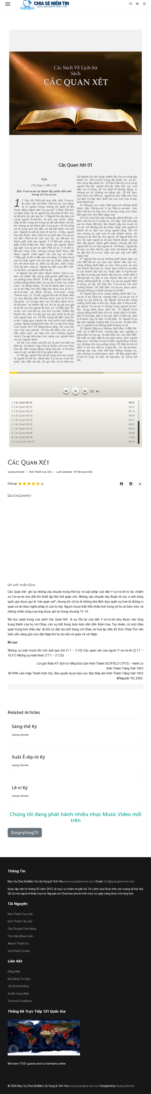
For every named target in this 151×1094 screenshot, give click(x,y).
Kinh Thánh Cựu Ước (40, 471)
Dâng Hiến (14, 971)
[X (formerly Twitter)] (140, 483)
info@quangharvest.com (119, 881)
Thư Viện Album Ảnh (20, 936)
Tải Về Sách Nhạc (18, 986)
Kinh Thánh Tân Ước (20, 921)
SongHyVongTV (25, 832)
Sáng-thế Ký (24, 726)
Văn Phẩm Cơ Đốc (19, 951)
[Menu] (7, 4)
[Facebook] (130, 3)
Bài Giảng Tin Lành (19, 978)
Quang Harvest (125, 1085)
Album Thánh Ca (18, 943)
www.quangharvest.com (79, 881)
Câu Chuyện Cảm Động (22, 928)
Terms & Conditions (20, 1001)
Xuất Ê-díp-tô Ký (28, 757)
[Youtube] (137, 3)
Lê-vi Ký (20, 787)
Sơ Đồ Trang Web (18, 993)
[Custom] (144, 3)
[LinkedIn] (130, 483)
